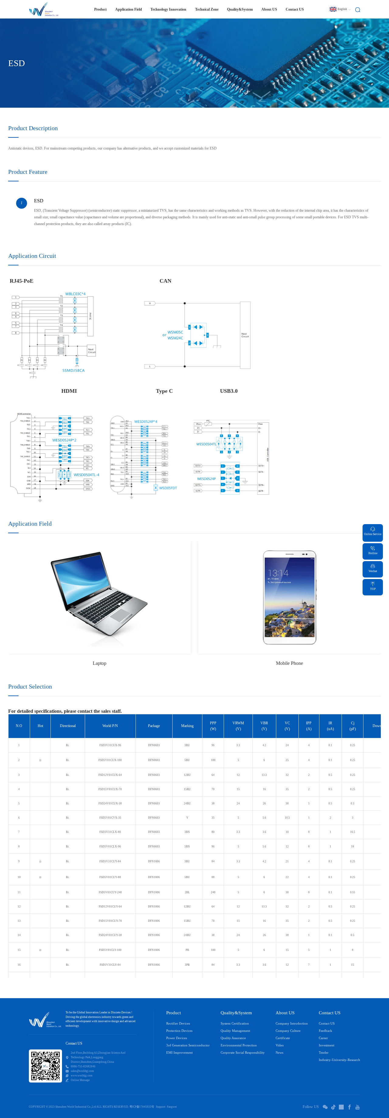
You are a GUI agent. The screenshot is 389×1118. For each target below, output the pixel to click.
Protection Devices (179, 1030)
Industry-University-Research (339, 1060)
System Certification (235, 1023)
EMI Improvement (179, 1052)
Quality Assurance (233, 1038)
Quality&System (240, 9)
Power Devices (176, 1038)
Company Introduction (292, 1023)
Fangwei (172, 1106)
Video (280, 1045)
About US (269, 9)
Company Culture (288, 1030)
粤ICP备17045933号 (141, 1106)
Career (323, 1038)
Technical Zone (207, 9)
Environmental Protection (239, 1045)
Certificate (283, 1038)
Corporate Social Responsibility (243, 1052)
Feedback (325, 1030)
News (279, 1052)
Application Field (128, 9)
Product (173, 1012)
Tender (324, 1052)
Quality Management (235, 1030)
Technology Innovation (168, 9)
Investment (326, 1045)
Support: (161, 1106)
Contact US (295, 9)
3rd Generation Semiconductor (188, 1045)
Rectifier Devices (178, 1023)
